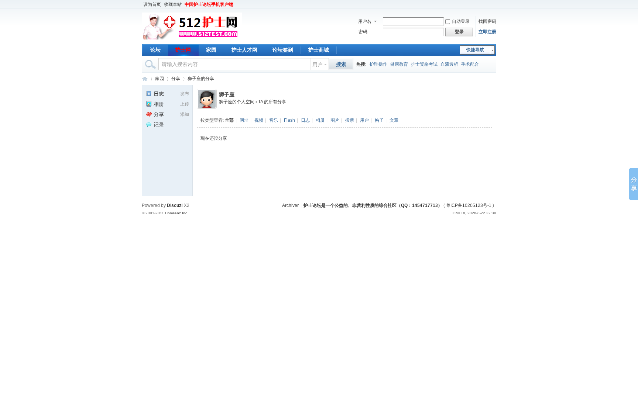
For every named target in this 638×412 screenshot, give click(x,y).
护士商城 (318, 50)
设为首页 (152, 4)
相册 (320, 120)
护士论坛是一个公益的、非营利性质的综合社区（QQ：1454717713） (372, 205)
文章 (394, 120)
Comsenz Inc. (176, 213)
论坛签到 (282, 50)
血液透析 (449, 64)
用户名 (364, 21)
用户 (317, 64)
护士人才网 (244, 50)
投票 (349, 120)
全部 (229, 120)
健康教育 (399, 64)
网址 (244, 120)
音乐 (273, 120)
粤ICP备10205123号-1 (468, 205)
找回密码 (487, 21)
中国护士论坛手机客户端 (209, 4)
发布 (184, 93)
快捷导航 (475, 49)
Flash (289, 120)
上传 (184, 104)
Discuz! (175, 205)
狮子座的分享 (201, 78)
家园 (211, 50)
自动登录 (461, 21)
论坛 (155, 50)
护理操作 (378, 64)
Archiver (290, 205)
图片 (334, 120)
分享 (175, 78)
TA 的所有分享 (272, 101)
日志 (305, 120)
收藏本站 (173, 4)
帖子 (379, 120)
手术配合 (470, 64)
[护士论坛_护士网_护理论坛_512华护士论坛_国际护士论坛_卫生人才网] (192, 39)
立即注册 (487, 31)
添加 (184, 114)
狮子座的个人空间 (236, 101)
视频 (258, 120)
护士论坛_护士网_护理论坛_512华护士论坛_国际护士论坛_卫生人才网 (145, 78)
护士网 (183, 50)
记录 (159, 125)
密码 (363, 31)
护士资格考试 (424, 64)
